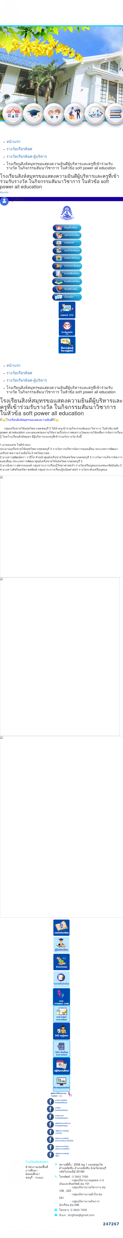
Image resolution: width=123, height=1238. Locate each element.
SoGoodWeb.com (104, 1234)
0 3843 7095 (80, 1176)
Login (116, 1234)
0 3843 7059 (79, 1209)
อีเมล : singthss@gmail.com (76, 1215)
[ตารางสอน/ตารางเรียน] (61, 1013)
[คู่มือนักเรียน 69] (61, 944)
